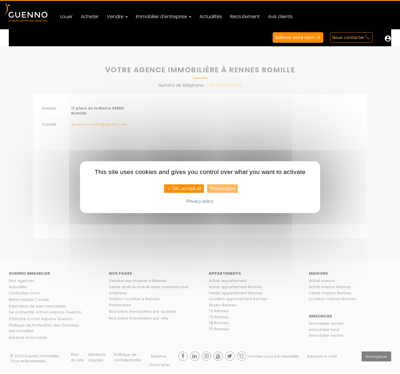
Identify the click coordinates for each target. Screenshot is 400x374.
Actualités (210, 16)
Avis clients (280, 16)
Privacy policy (200, 201)
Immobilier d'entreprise (162, 16)
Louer (66, 16)
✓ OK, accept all (184, 188)
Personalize (222, 188)
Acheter (90, 16)
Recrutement (245, 16)
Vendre (116, 16)
